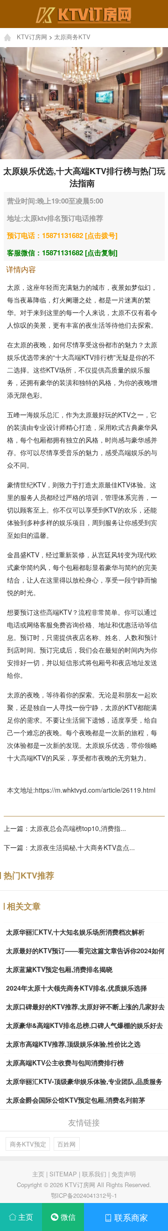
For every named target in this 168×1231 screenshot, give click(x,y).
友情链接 (84, 1122)
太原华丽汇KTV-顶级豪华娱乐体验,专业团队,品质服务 (84, 1081)
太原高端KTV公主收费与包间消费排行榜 (65, 1062)
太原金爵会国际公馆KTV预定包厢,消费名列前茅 (75, 1099)
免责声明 (124, 1173)
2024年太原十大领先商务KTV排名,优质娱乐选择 (76, 987)
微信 (67, 1216)
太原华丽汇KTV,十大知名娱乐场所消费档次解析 (75, 931)
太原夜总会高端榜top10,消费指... (78, 828)
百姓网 (66, 1144)
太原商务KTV (72, 36)
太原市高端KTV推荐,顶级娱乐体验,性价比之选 (73, 1043)
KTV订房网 (32, 36)
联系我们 (94, 1173)
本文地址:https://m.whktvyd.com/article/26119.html (81, 790)
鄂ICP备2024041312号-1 (84, 1195)
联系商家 (130, 1217)
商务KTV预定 (28, 1144)
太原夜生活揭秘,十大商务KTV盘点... (82, 847)
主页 (38, 1173)
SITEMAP (63, 1173)
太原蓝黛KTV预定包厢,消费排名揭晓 (59, 969)
